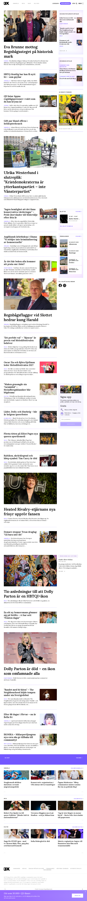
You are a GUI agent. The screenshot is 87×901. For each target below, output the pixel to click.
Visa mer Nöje (78, 798)
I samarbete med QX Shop (67, 76)
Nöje (23, 3)
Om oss (24, 868)
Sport (61, 46)
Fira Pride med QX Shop (68, 78)
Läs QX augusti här (64, 128)
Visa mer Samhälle (76, 768)
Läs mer (61, 571)
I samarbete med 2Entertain (64, 66)
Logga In (56, 3)
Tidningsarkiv (50, 868)
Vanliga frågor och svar (36, 868)
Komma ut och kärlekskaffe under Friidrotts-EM (66, 42)
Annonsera (16, 868)
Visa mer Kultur (77, 827)
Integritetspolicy (75, 868)
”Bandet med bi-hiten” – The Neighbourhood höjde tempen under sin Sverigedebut (68, 30)
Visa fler (62, 50)
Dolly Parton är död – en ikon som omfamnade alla (68, 19)
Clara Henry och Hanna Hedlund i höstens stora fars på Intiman (68, 70)
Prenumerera (65, 3)
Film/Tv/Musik (64, 23)
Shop (29, 3)
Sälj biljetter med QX (66, 226)
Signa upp (77, 895)
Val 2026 (36, 3)
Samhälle (16, 3)
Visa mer (78, 211)
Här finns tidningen (62, 868)
